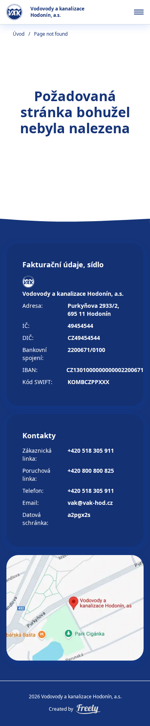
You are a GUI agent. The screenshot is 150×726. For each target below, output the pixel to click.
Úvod (18, 34)
